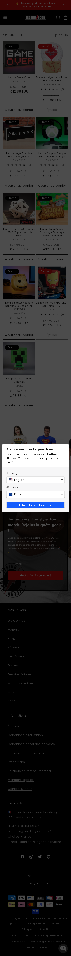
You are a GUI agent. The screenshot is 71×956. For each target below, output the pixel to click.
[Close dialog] (66, 447)
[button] (35, 479)
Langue (16, 473)
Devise (16, 487)
